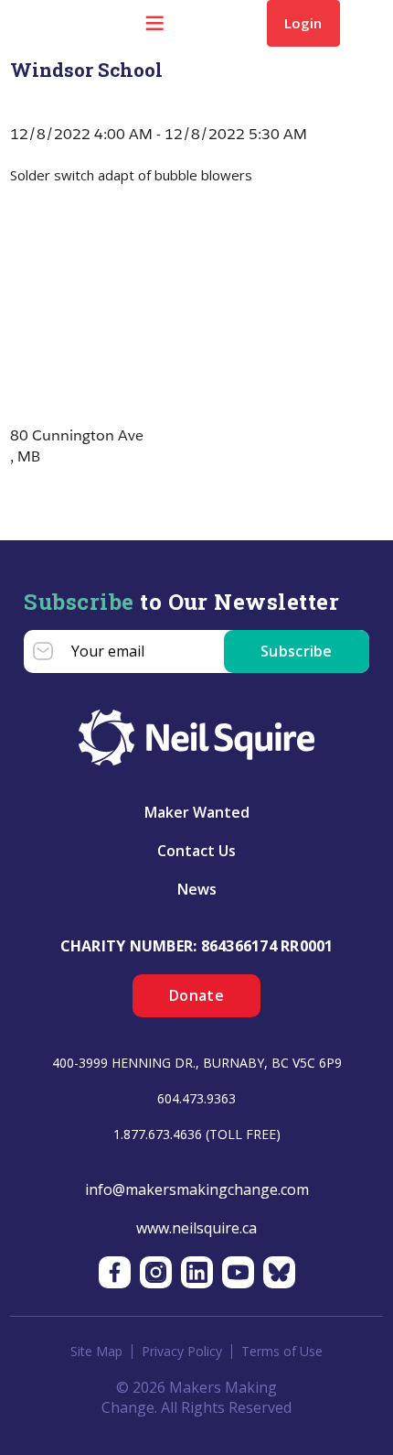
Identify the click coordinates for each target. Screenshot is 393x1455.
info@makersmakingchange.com (197, 1189)
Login (303, 23)
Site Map (96, 1351)
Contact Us (196, 851)
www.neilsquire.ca (196, 1228)
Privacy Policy (182, 1351)
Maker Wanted (197, 812)
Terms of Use (282, 1351)
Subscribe (296, 651)
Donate (196, 995)
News (197, 889)
